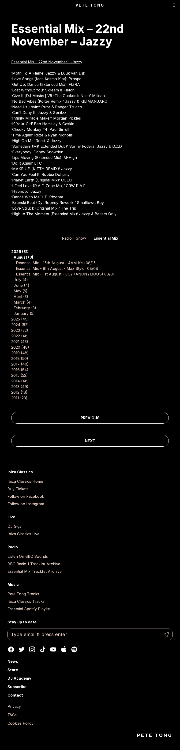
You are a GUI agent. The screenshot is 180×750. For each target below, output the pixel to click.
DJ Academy (19, 678)
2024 (20, 324)
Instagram (32, 649)
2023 (19, 330)
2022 (20, 336)
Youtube (53, 649)
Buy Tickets (18, 488)
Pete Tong (90, 5)
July (21, 279)
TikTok (42, 649)
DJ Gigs (14, 526)
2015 (19, 375)
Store (13, 669)
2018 (19, 358)
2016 (19, 369)
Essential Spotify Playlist (29, 609)
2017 (20, 364)
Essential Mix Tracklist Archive (35, 571)
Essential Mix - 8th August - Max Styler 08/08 (57, 268)
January (24, 313)
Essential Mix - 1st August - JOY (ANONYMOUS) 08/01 (65, 274)
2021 (19, 341)
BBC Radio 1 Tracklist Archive (34, 564)
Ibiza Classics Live (23, 533)
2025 (20, 319)
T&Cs (12, 714)
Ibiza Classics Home (25, 481)
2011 (19, 398)
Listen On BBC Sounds (28, 556)
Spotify (74, 649)
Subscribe (17, 686)
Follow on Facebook (26, 496)
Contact (15, 695)
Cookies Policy (21, 723)
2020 (20, 347)
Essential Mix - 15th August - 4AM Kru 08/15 (56, 262)
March (23, 302)
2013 (19, 386)
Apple (63, 649)
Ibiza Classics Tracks (26, 601)
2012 (19, 392)
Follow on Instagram (26, 503)
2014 (20, 381)
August (23, 257)
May (20, 291)
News (13, 661)
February (25, 307)
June (21, 285)
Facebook (11, 649)
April (21, 296)
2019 (20, 353)
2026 (20, 251)
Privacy (14, 706)
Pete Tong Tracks (23, 594)
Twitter (21, 649)
